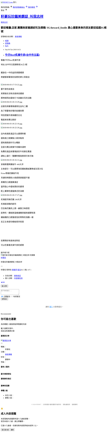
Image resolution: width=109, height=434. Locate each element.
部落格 (7, 43)
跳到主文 (4, 22)
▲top (3, 282)
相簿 (7, 41)
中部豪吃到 (18, 278)
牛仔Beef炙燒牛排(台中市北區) (22, 54)
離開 (12, 430)
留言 (19, 270)
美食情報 (18, 36)
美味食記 (17, 276)
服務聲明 (74, 404)
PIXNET (38, 404)
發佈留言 (4, 299)
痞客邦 (14, 270)
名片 (7, 46)
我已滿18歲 (5, 430)
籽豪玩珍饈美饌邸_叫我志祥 (22, 16)
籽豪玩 (3, 258)
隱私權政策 (66, 404)
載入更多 (4, 286)
